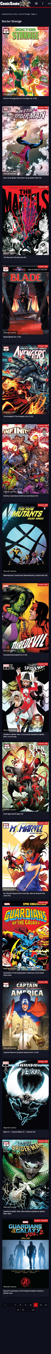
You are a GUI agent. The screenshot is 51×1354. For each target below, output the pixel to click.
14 (18, 1310)
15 (23, 1310)
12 (41, 1305)
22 (33, 1310)
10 (31, 1305)
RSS (49, 3)
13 (46, 1305)
